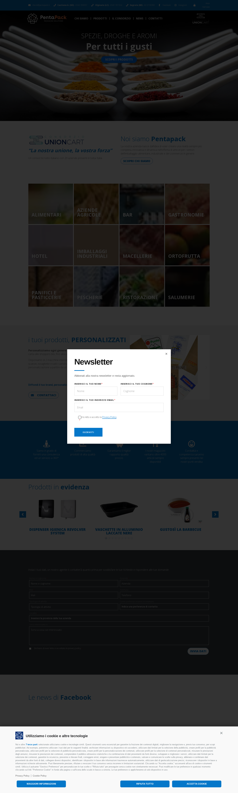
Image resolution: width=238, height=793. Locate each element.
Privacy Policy (22, 775)
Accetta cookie (197, 783)
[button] (221, 733)
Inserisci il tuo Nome (87, 384)
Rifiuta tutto (144, 783)
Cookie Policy (39, 775)
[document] (119, 396)
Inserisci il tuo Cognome (137, 384)
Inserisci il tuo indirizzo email (94, 400)
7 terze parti (32, 744)
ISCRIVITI (88, 432)
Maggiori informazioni (41, 783)
